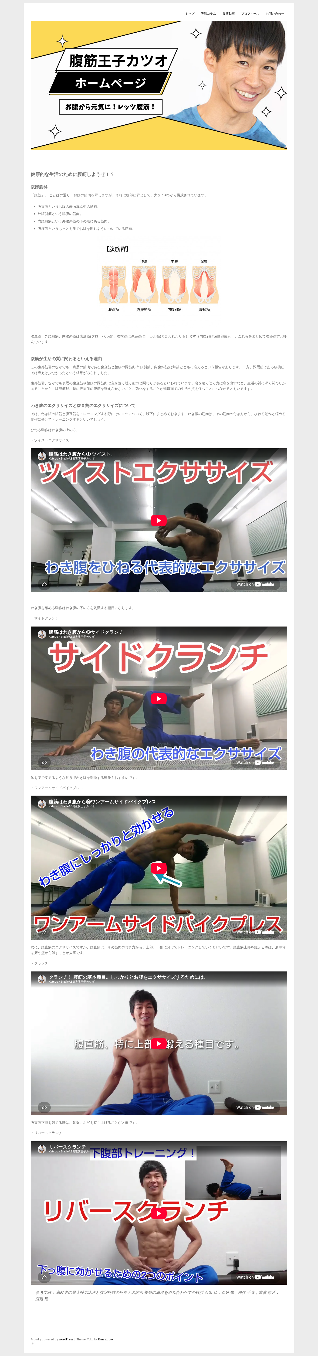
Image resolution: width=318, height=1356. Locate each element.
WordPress (66, 1339)
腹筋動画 (229, 13)
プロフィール (250, 13)
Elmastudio (105, 1339)
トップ (189, 13)
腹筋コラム (208, 13)
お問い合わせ (275, 13)
